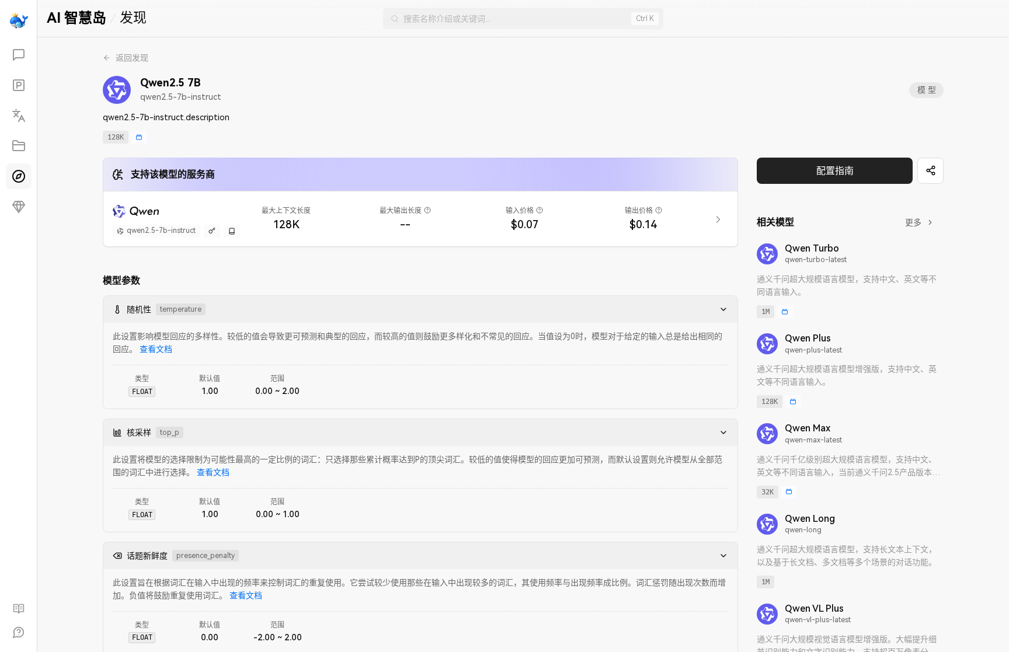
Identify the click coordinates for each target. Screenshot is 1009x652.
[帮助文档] (18, 608)
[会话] (19, 55)
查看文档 (156, 349)
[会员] (19, 206)
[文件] (19, 146)
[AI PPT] (19, 85)
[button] (720, 309)
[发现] (19, 176)
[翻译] (19, 115)
